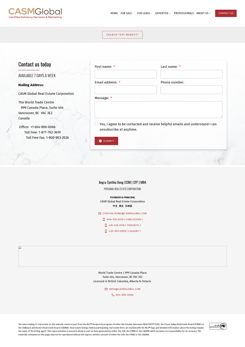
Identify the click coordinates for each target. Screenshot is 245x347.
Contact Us (225, 13)
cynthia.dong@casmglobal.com (125, 213)
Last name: (169, 67)
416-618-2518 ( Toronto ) (125, 225)
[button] (226, 13)
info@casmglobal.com (124, 289)
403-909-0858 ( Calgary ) (125, 231)
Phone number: (172, 82)
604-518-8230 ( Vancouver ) (124, 219)
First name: (104, 67)
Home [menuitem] (114, 13)
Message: (102, 98)
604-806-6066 (125, 294)
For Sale (126, 13)
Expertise (161, 13)
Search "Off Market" (122, 34)
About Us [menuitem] (202, 13)
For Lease (143, 13)
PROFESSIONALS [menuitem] (184, 13)
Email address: (106, 82)
